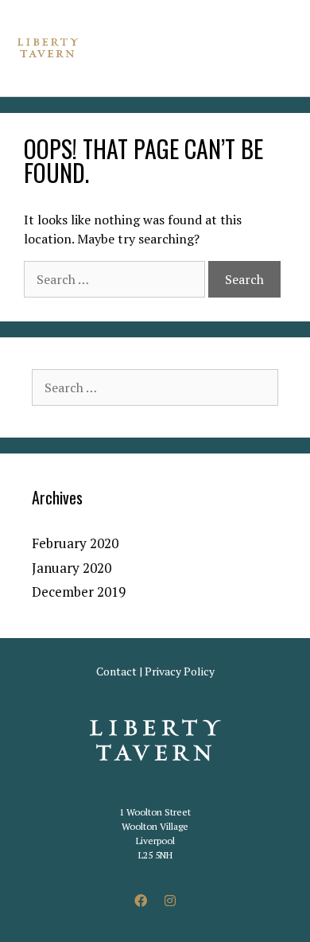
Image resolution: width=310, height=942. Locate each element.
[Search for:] (116, 279)
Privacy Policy (180, 671)
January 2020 (71, 568)
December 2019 (79, 591)
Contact (116, 671)
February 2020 (75, 543)
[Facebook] (140, 900)
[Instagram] (170, 900)
